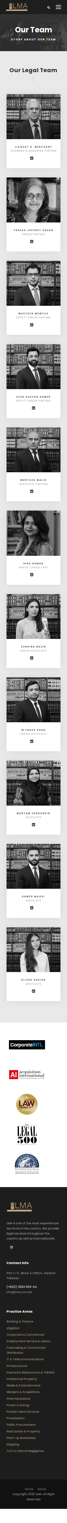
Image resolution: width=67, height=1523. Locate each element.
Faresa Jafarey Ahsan (33, 230)
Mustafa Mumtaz (33, 313)
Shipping (13, 1444)
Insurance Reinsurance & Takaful (30, 1372)
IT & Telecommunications (25, 1359)
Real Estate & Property (23, 1431)
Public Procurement (21, 1425)
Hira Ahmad (33, 563)
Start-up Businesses (21, 1438)
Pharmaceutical (18, 1399)
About (41, 1489)
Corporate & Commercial (25, 1335)
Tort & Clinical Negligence (25, 1451)
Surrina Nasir (33, 646)
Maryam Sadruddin (33, 813)
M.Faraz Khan (34, 730)
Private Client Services (23, 1412)
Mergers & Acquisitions (23, 1392)
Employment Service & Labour (29, 1341)
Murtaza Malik (33, 480)
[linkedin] (31, 158)
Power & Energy (18, 1405)
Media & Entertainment (24, 1385)
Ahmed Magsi (33, 896)
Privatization (16, 1418)
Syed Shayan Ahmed (33, 396)
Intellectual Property (22, 1379)
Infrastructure (17, 1366)
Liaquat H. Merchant (33, 146)
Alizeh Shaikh (33, 979)
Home (29, 1489)
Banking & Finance (20, 1321)
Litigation (13, 1328)
